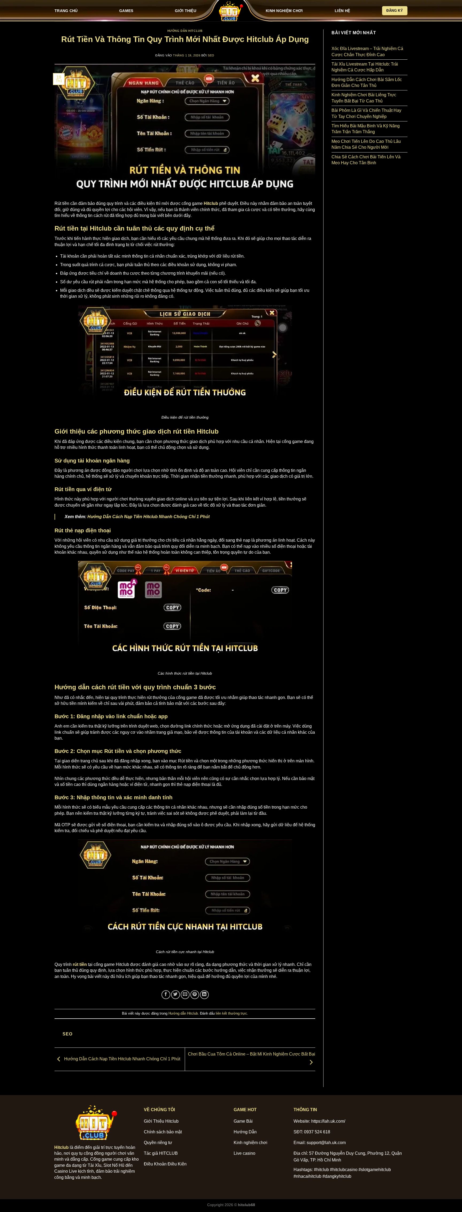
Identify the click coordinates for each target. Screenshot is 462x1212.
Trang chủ (66, 11)
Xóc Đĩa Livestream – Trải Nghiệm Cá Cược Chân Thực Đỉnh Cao (367, 51)
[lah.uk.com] (231, 10)
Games (126, 11)
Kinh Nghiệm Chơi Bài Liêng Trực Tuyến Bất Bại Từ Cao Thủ (364, 98)
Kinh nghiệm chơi (284, 11)
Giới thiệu (185, 11)
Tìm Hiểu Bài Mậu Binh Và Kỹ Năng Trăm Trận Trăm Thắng (366, 129)
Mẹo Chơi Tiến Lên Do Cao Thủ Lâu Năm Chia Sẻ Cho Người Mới (366, 144)
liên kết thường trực (231, 1013)
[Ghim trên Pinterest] (194, 994)
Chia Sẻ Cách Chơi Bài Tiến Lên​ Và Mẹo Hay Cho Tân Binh (366, 160)
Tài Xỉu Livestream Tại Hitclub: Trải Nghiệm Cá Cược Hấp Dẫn (365, 67)
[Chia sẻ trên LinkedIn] (204, 994)
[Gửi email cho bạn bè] (185, 994)
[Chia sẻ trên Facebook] (165, 994)
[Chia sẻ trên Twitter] (175, 994)
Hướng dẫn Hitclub (185, 30)
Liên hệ (342, 11)
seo (211, 55)
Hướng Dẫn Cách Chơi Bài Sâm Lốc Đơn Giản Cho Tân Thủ (367, 82)
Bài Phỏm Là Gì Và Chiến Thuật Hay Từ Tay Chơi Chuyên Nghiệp (366, 113)
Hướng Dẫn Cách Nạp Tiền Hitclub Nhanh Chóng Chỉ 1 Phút (148, 516)
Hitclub (61, 1147)
